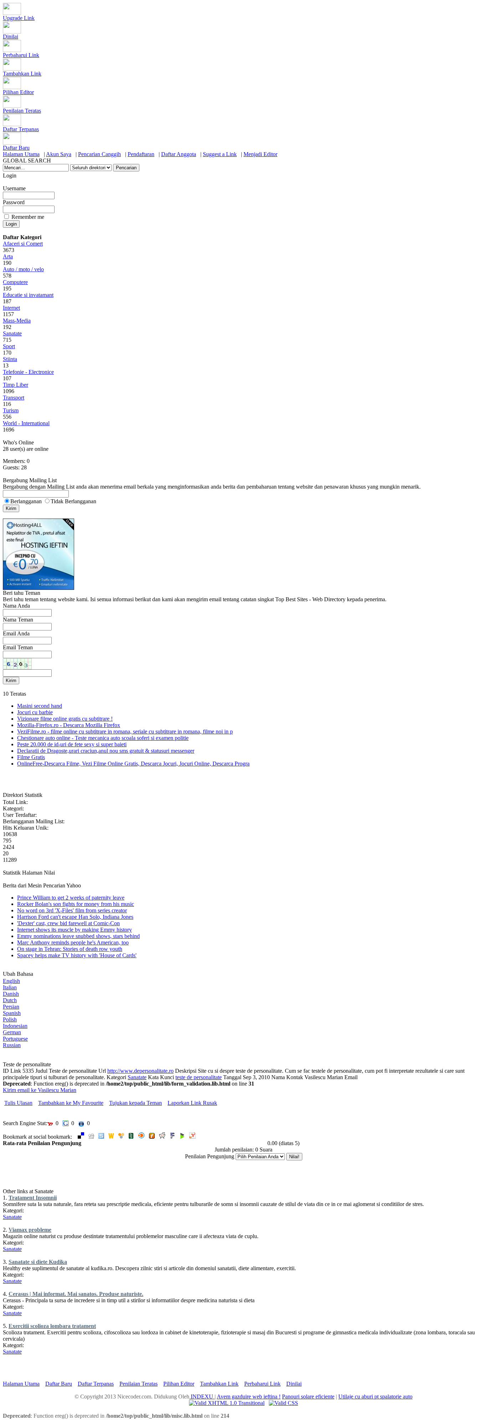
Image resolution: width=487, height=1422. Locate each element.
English (11, 981)
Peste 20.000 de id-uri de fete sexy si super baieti (72, 744)
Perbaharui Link (21, 55)
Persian (11, 1007)
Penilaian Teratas (22, 111)
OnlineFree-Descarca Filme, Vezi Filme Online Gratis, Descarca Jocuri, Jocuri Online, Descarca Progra (133, 764)
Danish (11, 994)
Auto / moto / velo (23, 269)
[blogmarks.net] (182, 1137)
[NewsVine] (131, 1137)
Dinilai (10, 37)
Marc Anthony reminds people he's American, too (73, 942)
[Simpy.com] (121, 1137)
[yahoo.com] (192, 1137)
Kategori (116, 1077)
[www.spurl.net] (101, 1137)
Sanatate (12, 333)
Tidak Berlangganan (73, 501)
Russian (12, 1045)
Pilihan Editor (18, 92)
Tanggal (232, 1077)
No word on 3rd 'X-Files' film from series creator (72, 910)
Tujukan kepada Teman (135, 1103)
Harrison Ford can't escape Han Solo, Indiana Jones (75, 917)
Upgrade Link (19, 18)
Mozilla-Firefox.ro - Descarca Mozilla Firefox (68, 725)
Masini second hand (39, 706)
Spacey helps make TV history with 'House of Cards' (77, 955)
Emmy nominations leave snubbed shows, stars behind (78, 936)
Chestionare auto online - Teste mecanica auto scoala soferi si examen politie (103, 738)
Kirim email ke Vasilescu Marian (39, 1090)
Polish (10, 1019)
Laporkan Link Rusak (192, 1103)
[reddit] (162, 1137)
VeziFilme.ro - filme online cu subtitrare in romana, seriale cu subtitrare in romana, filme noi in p (125, 731)
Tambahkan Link (22, 74)
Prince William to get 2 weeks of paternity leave (70, 898)
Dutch (10, 1000)
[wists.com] (111, 1137)
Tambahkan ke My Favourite (70, 1103)
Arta (8, 256)
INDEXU (202, 1396)
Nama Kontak (287, 1077)
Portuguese (15, 1039)
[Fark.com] (172, 1137)
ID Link (12, 1071)
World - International (26, 423)
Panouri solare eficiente (308, 1396)
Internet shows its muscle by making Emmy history (74, 930)
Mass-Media (17, 321)
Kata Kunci (161, 1077)
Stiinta (10, 359)
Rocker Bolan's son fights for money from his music (75, 904)
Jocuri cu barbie (35, 712)
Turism (11, 410)
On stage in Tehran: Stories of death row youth (69, 949)
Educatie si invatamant (28, 295)
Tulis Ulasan (18, 1103)
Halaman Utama (21, 154)
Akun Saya (58, 154)
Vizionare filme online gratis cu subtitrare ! (65, 719)
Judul (41, 1071)
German (12, 1032)
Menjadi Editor (260, 154)
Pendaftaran (141, 154)
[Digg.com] (91, 1137)
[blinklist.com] (141, 1137)
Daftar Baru (16, 148)
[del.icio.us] (81, 1137)
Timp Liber (15, 385)
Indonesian (15, 1026)
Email (351, 1077)
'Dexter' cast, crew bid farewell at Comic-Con (68, 923)
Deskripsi (185, 1071)
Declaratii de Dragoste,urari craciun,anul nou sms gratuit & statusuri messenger (105, 751)
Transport (13, 398)
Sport (9, 346)
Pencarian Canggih (99, 154)
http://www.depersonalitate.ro (140, 1071)
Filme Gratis (31, 757)
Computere (15, 282)
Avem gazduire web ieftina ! (249, 1396)
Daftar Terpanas (21, 129)
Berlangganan (26, 501)
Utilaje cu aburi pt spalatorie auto (375, 1396)
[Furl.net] (152, 1137)
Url (102, 1071)
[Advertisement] (86, 1177)
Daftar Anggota (178, 154)
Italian (10, 987)
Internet (11, 308)
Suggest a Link (220, 154)
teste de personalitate (198, 1077)
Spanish (12, 1013)
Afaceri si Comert (23, 244)
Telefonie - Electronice (28, 372)
